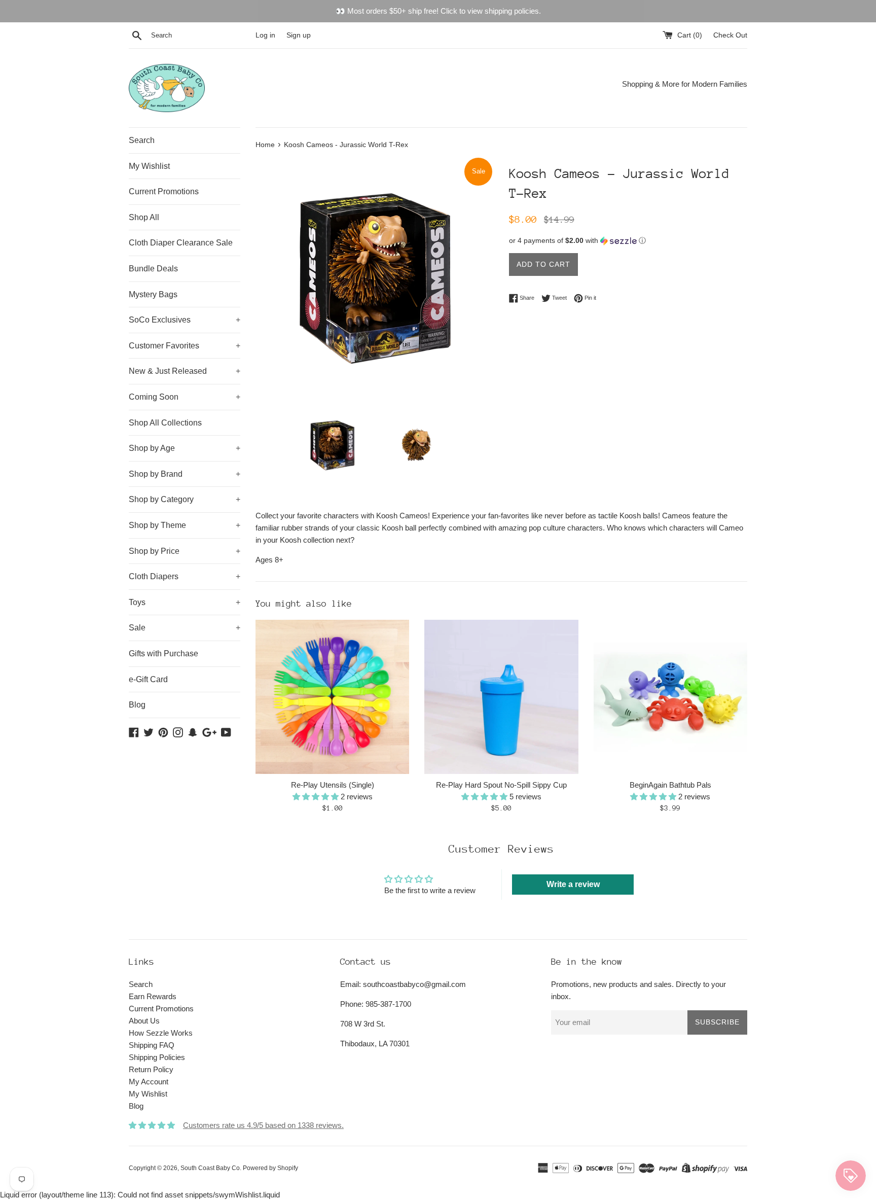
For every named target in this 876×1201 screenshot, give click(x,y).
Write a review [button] (573, 884)
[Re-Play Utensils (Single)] (332, 696)
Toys (184, 602)
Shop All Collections (165, 422)
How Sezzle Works (161, 1033)
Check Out (730, 35)
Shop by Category (184, 499)
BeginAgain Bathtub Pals (670, 785)
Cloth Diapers (184, 576)
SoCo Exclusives (184, 319)
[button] (628, 240)
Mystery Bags (153, 294)
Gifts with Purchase (163, 653)
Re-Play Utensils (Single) (332, 785)
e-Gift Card (148, 679)
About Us (144, 1020)
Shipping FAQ (151, 1045)
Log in (265, 35)
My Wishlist (149, 166)
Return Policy (151, 1069)
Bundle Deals (153, 268)
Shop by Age (184, 448)
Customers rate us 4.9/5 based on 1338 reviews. (263, 1125)
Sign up (298, 35)
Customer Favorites (184, 345)
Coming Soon (184, 397)
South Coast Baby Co (210, 1168)
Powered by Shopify (270, 1168)
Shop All (144, 217)
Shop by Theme (184, 525)
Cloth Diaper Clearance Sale (181, 242)
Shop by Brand (184, 474)
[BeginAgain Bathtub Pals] (670, 696)
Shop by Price (184, 551)
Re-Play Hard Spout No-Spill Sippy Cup (501, 785)
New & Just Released (184, 371)
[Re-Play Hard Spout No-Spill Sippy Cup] (501, 696)
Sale (184, 627)
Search (142, 140)
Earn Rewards (152, 996)
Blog (137, 704)
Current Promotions (164, 191)
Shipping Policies (157, 1057)
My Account (148, 1081)
